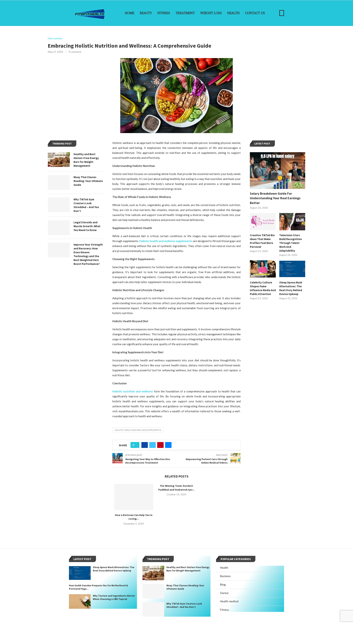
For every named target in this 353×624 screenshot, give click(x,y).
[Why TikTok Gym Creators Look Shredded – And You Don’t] (59, 204)
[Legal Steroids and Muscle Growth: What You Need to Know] (59, 227)
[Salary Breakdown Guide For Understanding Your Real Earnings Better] (277, 170)
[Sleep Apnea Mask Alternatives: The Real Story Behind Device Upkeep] (292, 269)
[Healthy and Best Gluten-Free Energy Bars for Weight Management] (59, 159)
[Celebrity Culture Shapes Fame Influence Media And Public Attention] (263, 269)
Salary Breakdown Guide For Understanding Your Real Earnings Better (275, 198)
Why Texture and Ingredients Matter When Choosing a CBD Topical (114, 597)
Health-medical (229, 601)
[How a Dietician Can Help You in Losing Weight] (133, 497)
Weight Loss (211, 13)
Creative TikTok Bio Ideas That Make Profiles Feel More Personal (262, 240)
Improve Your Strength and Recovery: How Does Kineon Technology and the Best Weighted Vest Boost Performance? (88, 254)
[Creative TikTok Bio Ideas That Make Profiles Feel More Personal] (263, 221)
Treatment (185, 13)
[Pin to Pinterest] (160, 445)
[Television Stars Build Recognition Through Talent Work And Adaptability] (292, 221)
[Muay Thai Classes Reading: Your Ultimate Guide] (59, 182)
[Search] (281, 13)
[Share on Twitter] (152, 445)
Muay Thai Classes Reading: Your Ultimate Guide (88, 181)
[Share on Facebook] (144, 445)
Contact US (255, 13)
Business (225, 576)
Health (233, 13)
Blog (223, 584)
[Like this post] (136, 445)
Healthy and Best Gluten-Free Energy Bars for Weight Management (86, 159)
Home (129, 13)
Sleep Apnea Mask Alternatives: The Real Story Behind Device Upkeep (290, 288)
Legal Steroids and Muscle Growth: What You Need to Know (87, 226)
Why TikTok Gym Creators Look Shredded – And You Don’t (86, 205)
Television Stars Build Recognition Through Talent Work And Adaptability (290, 242)
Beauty (146, 13)
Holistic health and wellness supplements (138, 430)
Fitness (163, 13)
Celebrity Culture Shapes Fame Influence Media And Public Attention (263, 288)
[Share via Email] (168, 445)
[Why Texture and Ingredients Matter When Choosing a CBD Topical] (80, 601)
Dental (224, 593)
